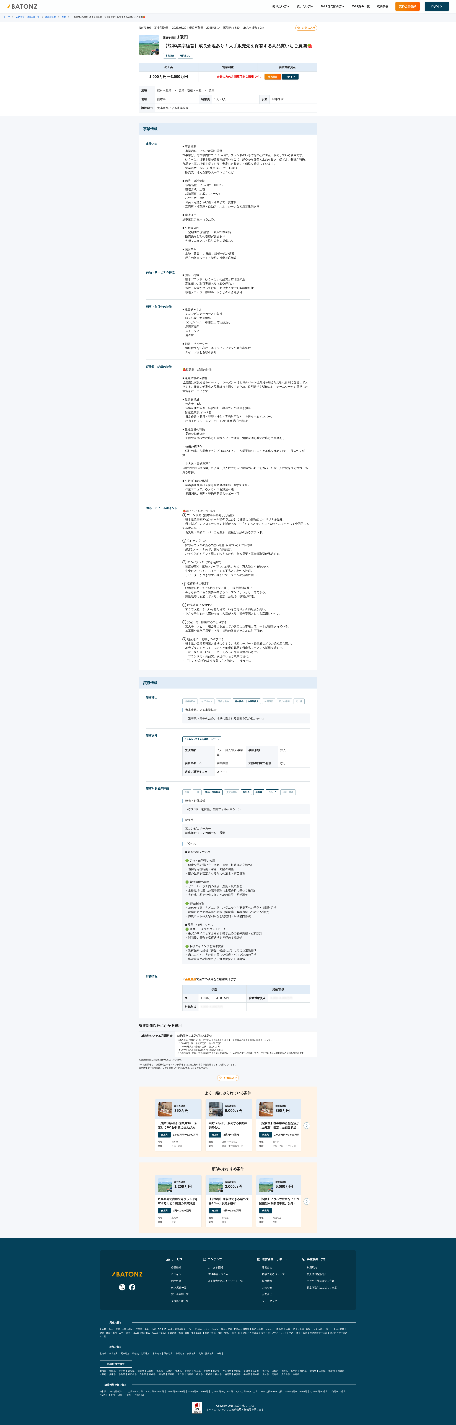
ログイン (176, 1274)
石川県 (256, 1371)
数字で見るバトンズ (273, 1274)
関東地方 (125, 1353)
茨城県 (169, 1371)
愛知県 (313, 1371)
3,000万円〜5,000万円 (271, 1391)
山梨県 (275, 1371)
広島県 (171, 1374)
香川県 (199, 1374)
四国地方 (191, 1353)
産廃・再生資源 (250, 1333)
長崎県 (246, 1374)
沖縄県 (296, 1374)
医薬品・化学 (142, 1329)
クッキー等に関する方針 (320, 1280)
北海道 (103, 1353)
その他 (103, 1336)
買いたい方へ (305, 6)
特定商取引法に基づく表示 (322, 1287)
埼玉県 (197, 1371)
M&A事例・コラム (218, 1274)
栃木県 (178, 1371)
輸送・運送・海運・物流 (217, 1333)
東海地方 (156, 1353)
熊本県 (256, 1374)
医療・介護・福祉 (124, 1329)
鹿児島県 (285, 1374)
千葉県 (207, 1371)
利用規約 (312, 1267)
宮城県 (131, 1371)
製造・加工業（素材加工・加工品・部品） (146, 1333)
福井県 (265, 1371)
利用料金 (176, 1280)
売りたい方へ (281, 6)
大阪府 (103, 1374)
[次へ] (307, 1125)
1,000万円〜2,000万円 (222, 1391)
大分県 (265, 1374)
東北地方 (113, 1353)
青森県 (112, 1371)
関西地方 (168, 1353)
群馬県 (188, 1371)
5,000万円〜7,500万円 (296, 1391)
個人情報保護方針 (317, 1274)
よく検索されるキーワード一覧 (225, 1280)
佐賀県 (237, 1374)
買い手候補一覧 (180, 1294)
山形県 (150, 1371)
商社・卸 (236, 1333)
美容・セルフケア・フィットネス (277, 1333)
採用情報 (267, 1280)
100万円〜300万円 (134, 1391)
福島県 (159, 1371)
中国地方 (180, 1353)
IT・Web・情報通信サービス (178, 1329)
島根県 (152, 1374)
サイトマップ (269, 1301)
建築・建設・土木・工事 (111, 1333)
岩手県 (122, 1371)
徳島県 (190, 1374)
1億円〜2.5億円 (338, 1391)
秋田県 (141, 1371)
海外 (219, 1353)
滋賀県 (331, 1371)
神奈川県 (226, 1371)
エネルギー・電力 (321, 1329)
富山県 (246, 1371)
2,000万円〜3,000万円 (247, 1391)
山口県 (180, 1374)
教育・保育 (301, 1333)
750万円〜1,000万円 (198, 1391)
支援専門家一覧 (180, 1301)
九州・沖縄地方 (206, 1353)
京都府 (341, 1371)
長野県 (284, 1371)
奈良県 (122, 1374)
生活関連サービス (318, 1333)
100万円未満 (115, 1391)
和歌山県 (132, 1374)
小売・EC (156, 1329)
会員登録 (190, 979)
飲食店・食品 (106, 1329)
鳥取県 (143, 1374)
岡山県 (162, 1374)
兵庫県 (112, 1374)
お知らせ (267, 1287)
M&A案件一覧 (361, 6)
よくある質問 (215, 1267)
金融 (288, 1329)
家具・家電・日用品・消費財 (235, 1329)
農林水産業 (50, 17)
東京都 (216, 1371)
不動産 (279, 1329)
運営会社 (267, 1267)
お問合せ (267, 1294)
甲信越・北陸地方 (140, 1353)
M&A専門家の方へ (333, 6)
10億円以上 (140, 1395)
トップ (7, 17)
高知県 (218, 1374)
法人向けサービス (338, 1333)
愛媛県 (209, 1374)
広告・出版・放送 (301, 1329)
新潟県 (237, 1371)
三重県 (322, 1371)
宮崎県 (275, 1374)
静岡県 (303, 1371)
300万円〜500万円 (155, 1391)
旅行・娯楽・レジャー (262, 1329)
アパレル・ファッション (206, 1329)
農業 (64, 17)
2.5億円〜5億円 (107, 1395)
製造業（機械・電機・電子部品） (186, 1333)
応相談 (103, 1391)
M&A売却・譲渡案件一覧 (28, 17)
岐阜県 (294, 1371)
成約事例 (382, 6)
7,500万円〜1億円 (319, 1391)
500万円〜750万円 (176, 1391)
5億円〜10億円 (125, 1395)
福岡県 (228, 1374)
